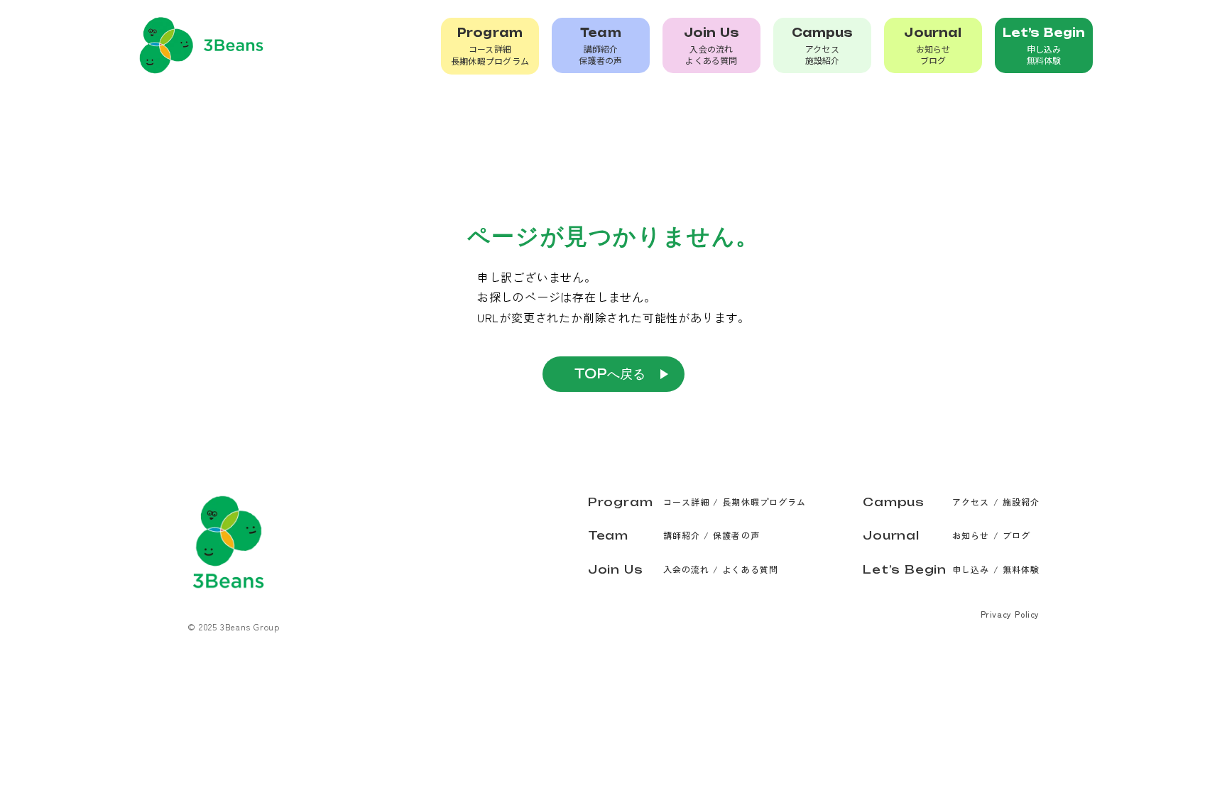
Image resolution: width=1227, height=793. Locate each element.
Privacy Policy (1010, 614)
